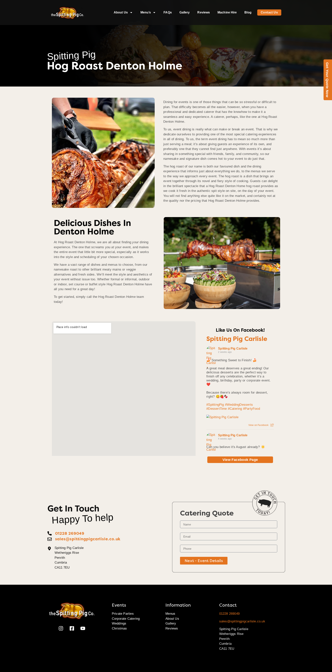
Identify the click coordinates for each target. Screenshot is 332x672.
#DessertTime (216, 409)
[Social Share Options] (272, 425)
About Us (121, 12)
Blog (247, 12)
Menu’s (145, 12)
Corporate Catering (126, 618)
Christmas (119, 628)
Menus (170, 613)
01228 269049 (229, 613)
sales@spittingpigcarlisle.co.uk (242, 621)
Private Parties (123, 613)
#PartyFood (251, 409)
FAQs (168, 12)
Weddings (119, 623)
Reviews (203, 12)
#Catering (235, 409)
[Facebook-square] (72, 628)
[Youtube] (83, 628)
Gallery (184, 12)
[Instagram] (61, 628)
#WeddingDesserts (239, 404)
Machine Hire (227, 12)
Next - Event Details (204, 560)
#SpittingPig (215, 404)
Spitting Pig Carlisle (236, 339)
